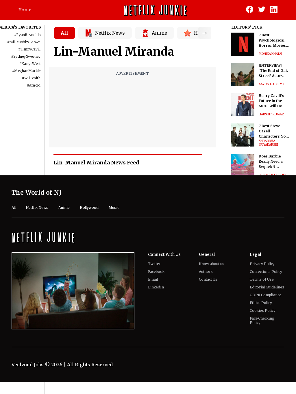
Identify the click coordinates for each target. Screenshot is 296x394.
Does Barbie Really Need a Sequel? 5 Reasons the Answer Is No (271, 161)
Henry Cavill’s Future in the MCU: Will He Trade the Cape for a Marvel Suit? (273, 101)
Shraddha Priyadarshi (268, 143)
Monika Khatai (270, 54)
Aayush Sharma (271, 84)
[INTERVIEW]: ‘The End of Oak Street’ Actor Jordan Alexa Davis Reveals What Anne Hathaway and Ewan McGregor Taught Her (274, 70)
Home (24, 9)
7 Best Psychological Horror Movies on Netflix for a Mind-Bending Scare (272, 40)
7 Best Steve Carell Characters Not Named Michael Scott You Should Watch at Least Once (274, 131)
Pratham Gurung (273, 175)
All (64, 33)
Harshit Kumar (271, 114)
